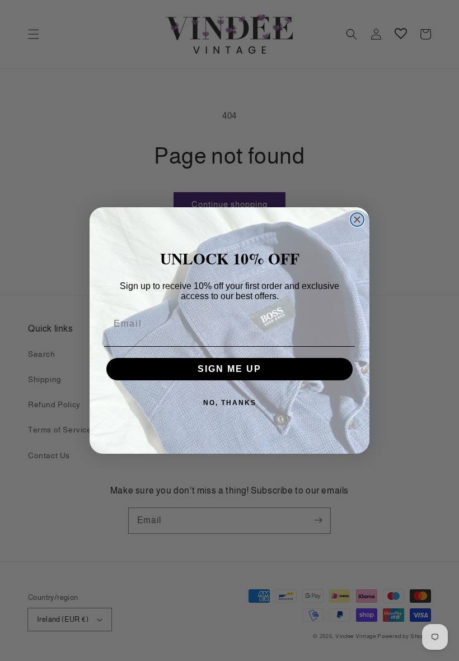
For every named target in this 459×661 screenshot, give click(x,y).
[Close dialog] (357, 219)
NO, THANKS (229, 403)
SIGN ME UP (229, 369)
